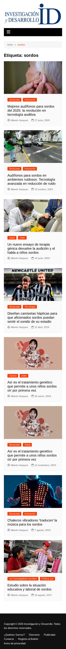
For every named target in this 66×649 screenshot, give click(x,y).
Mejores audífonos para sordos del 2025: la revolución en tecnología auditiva (30, 110)
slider (22, 237)
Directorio (34, 634)
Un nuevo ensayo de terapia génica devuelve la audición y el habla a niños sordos (31, 248)
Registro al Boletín (28, 639)
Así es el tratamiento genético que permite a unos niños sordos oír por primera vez (32, 386)
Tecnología (30, 306)
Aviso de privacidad (15, 643)
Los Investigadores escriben (23, 578)
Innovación (30, 99)
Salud (12, 237)
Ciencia (12, 375)
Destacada (14, 99)
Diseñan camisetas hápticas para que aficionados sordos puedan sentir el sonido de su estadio (32, 317)
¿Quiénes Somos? (14, 634)
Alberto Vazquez (19, 120)
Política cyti (47, 578)
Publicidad (49, 634)
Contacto (9, 639)
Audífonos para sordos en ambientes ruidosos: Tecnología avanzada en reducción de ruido (31, 179)
